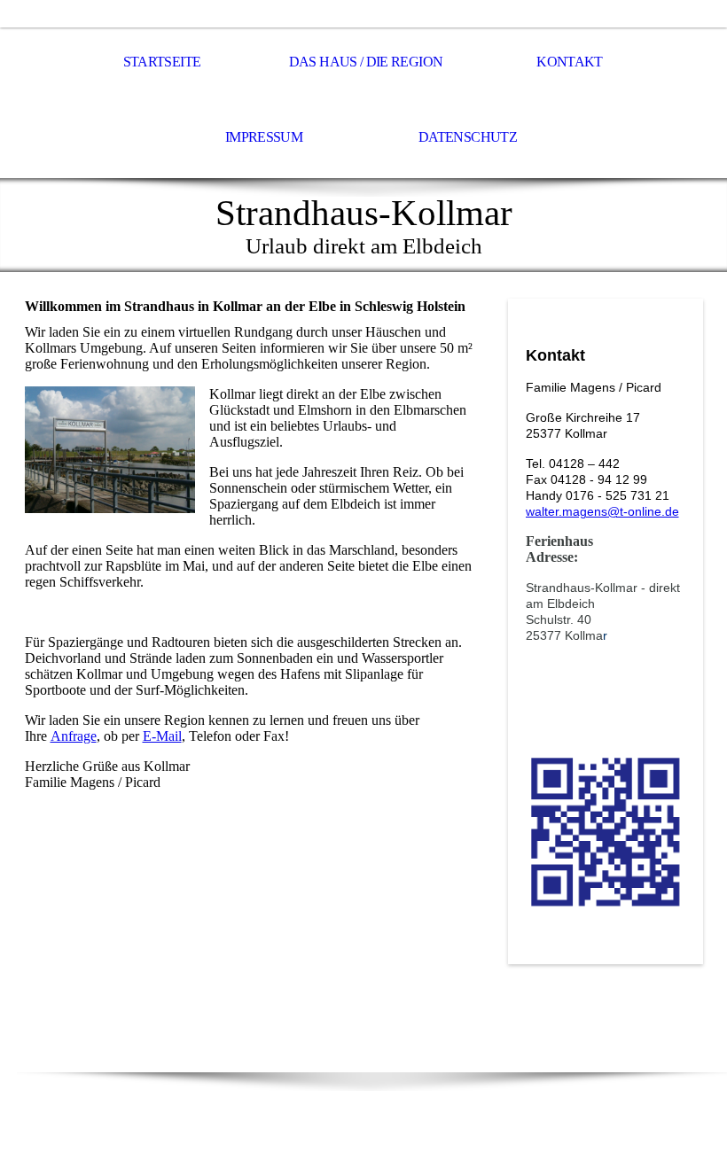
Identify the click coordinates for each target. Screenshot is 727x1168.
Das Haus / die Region (366, 61)
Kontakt (569, 61)
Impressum (263, 136)
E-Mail (162, 736)
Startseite (162, 61)
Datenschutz (467, 136)
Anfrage (74, 736)
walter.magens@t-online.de (602, 511)
